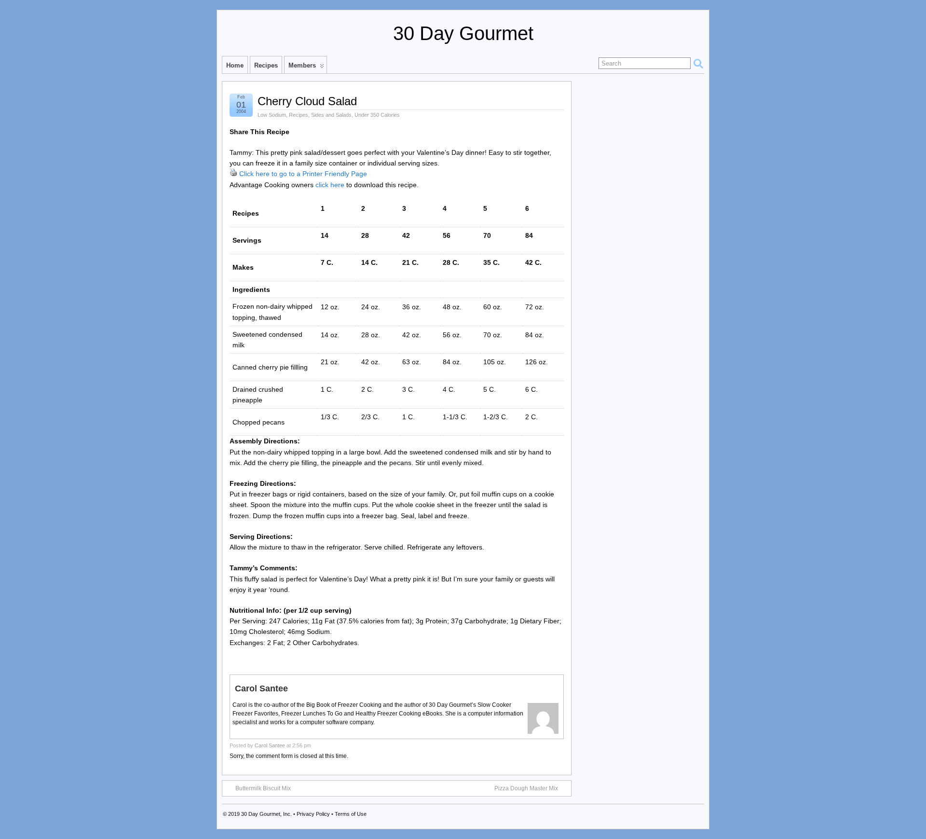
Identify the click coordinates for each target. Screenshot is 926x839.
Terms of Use (351, 814)
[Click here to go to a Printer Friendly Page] (233, 174)
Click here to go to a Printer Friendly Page (303, 174)
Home (235, 65)
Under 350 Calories (377, 115)
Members (302, 65)
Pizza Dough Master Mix (526, 788)
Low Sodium (272, 115)
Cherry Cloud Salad (307, 101)
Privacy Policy (313, 814)
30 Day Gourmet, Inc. (266, 814)
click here (329, 185)
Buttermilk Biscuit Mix (263, 788)
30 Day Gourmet (463, 33)
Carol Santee (270, 745)
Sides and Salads (331, 115)
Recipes (266, 65)
